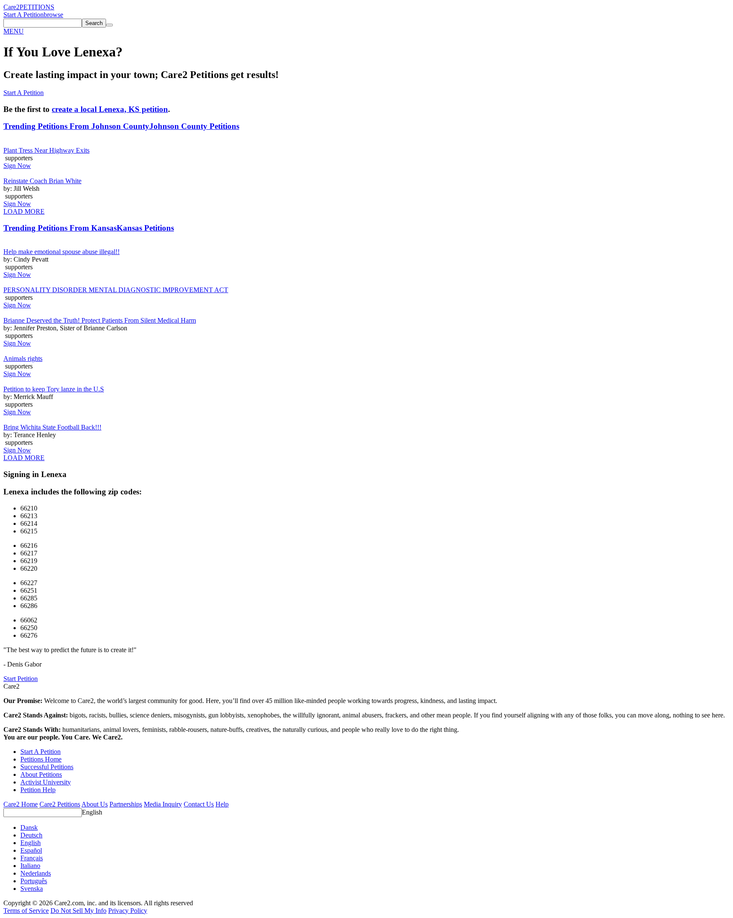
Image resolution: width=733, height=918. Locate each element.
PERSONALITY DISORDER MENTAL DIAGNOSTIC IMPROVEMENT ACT (115, 289)
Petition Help (38, 789)
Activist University (45, 782)
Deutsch (31, 835)
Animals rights (22, 358)
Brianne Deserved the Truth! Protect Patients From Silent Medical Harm (99, 320)
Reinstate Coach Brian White (42, 180)
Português (33, 881)
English (92, 812)
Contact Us (199, 804)
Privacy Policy (127, 910)
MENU (13, 31)
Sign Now (17, 165)
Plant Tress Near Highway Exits (46, 150)
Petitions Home (41, 759)
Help (222, 804)
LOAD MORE (24, 211)
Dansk (29, 827)
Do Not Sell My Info (78, 910)
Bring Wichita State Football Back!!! (52, 427)
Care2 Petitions (59, 804)
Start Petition (20, 678)
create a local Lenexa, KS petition (110, 109)
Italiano (30, 865)
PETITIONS (37, 7)
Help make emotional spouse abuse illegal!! (61, 251)
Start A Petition (23, 14)
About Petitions (41, 774)
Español (31, 850)
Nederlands (35, 873)
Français (31, 858)
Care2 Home (20, 804)
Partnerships (125, 804)
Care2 (11, 7)
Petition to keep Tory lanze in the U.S (53, 389)
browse (53, 14)
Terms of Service (26, 910)
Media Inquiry (163, 804)
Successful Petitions (46, 766)
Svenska (31, 888)
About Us (94, 804)
